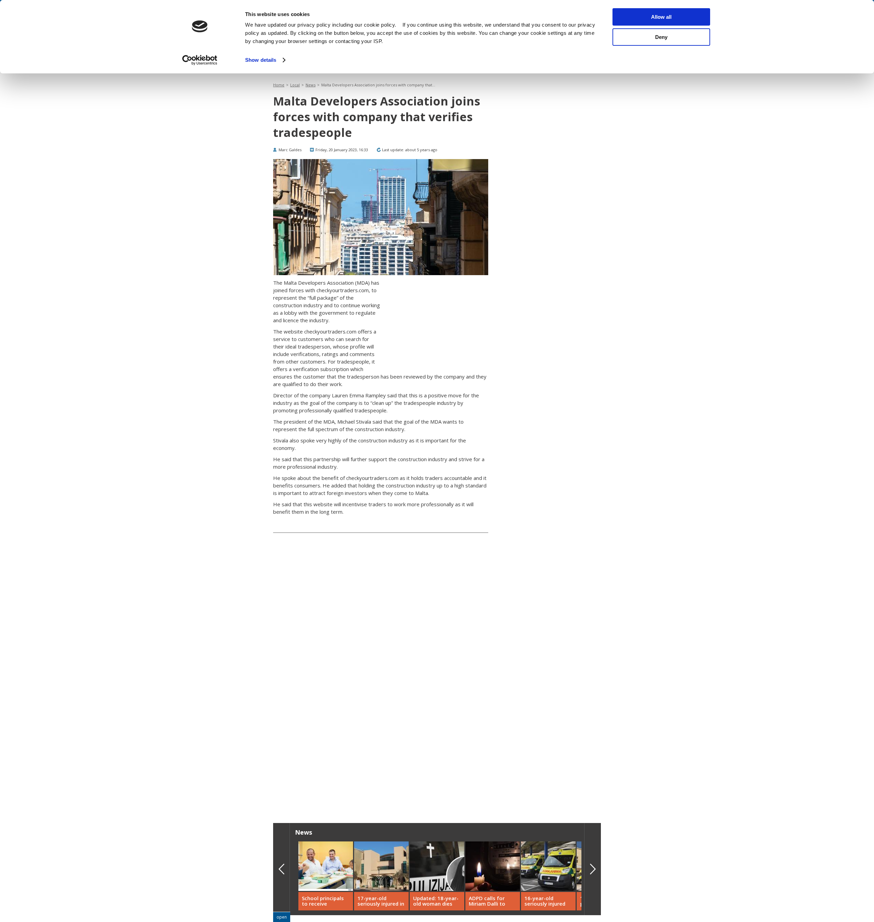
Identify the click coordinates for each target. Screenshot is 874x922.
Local (295, 84)
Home (278, 84)
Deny (661, 37)
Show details (260, 60)
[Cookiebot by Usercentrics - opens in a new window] (200, 60)
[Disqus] (380, 703)
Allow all (661, 17)
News (310, 84)
